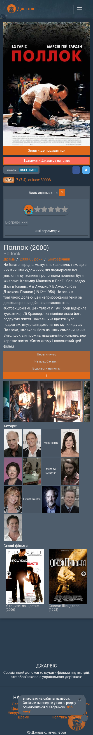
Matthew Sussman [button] (50, 470)
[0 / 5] (37, 209)
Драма (9, 259)
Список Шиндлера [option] (64, 607)
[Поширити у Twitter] (86, 170)
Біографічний (59, 259)
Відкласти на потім (46, 368)
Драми (23, 717)
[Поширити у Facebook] (76, 170)
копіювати (28, 170)
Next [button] (87, 401)
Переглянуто (46, 354)
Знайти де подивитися (46, 150)
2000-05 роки (31, 259)
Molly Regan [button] (51, 442)
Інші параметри (46, 231)
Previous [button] (5, 401)
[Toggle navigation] (79, 9)
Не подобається (46, 361)
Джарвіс (25, 8)
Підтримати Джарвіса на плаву (46, 161)
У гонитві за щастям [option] (22, 607)
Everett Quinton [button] (32, 499)
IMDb (9, 180)
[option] (46, 401)
